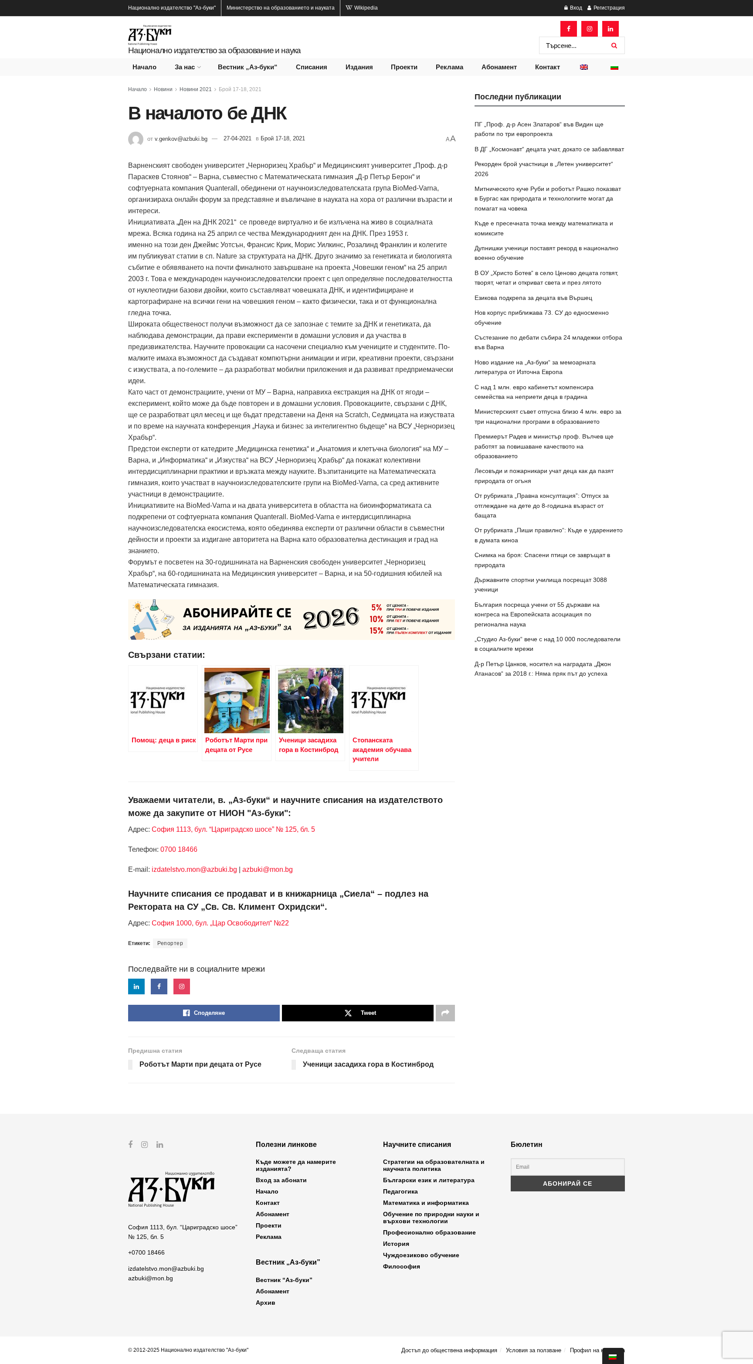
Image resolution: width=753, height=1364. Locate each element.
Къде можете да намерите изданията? (296, 1165)
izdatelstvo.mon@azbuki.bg (194, 869)
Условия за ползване (533, 1350)
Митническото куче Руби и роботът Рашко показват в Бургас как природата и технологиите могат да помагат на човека (548, 198)
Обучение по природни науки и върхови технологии (431, 1218)
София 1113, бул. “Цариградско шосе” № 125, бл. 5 (232, 829)
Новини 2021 (196, 89)
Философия (401, 1266)
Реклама (449, 67)
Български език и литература (429, 1180)
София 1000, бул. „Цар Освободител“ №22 (220, 923)
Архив (265, 1302)
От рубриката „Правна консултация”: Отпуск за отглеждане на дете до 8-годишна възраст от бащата (542, 505)
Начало (144, 67)
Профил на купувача (597, 1350)
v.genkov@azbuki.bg (181, 138)
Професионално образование (429, 1232)
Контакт (547, 67)
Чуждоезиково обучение (421, 1255)
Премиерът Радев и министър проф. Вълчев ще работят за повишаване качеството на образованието (544, 446)
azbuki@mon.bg (267, 869)
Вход (575, 8)
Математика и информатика (426, 1202)
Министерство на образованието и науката (281, 8)
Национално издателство (172, 8)
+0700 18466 (146, 1252)
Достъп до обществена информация (449, 1350)
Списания (311, 67)
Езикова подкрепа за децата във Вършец (533, 297)
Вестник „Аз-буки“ (248, 67)
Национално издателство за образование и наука (214, 50)
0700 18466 (178, 849)
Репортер (170, 943)
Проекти (404, 67)
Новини (163, 89)
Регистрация (608, 8)
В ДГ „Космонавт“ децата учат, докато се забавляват (549, 149)
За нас (185, 67)
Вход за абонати (281, 1180)
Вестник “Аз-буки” (284, 1279)
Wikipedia (365, 8)
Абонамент (499, 67)
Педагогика (400, 1191)
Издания (359, 67)
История (396, 1243)
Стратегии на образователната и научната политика (434, 1165)
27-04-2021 (237, 138)
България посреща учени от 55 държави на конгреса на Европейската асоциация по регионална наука (537, 614)
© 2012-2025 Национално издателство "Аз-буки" (188, 1350)
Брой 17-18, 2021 (240, 89)
